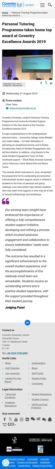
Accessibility (32, 459)
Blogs (34, 368)
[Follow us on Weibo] (38, 419)
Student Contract (40, 399)
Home (5, 12)
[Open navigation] (42, 5)
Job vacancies (12, 373)
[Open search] (50, 5)
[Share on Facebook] (41, 83)
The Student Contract (15, 459)
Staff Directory (12, 368)
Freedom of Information (27, 462)
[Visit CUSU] (12, 425)
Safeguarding (38, 363)
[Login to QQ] (49, 420)
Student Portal (39, 378)
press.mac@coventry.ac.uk (22, 108)
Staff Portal (37, 373)
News (8, 363)
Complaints (37, 383)
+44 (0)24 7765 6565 (17, 353)
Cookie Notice (24, 466)
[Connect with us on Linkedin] (27, 420)
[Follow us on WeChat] (32, 419)
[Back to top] (27, 322)
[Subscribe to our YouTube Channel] (15, 420)
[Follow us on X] (10, 419)
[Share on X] (46, 82)
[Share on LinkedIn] (51, 83)
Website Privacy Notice (42, 466)
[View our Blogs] (44, 420)
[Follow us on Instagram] (21, 420)
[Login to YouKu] (4, 425)
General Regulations (42, 394)
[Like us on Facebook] (4, 420)
